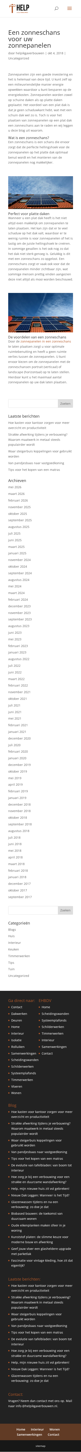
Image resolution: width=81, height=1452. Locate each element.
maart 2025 (16, 547)
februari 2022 (18, 685)
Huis (11, 936)
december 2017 (19, 884)
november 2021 (19, 692)
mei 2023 (14, 639)
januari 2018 (17, 877)
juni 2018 (15, 844)
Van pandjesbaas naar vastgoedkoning (36, 463)
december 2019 (19, 765)
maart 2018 (16, 864)
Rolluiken (18, 1047)
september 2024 (20, 573)
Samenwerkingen (23, 1053)
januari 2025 (17, 553)
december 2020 (19, 738)
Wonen (16, 1093)
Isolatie (16, 1040)
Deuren (16, 1020)
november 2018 (19, 811)
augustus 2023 (18, 626)
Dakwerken (19, 1014)
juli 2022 (14, 666)
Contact (16, 1007)
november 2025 (19, 507)
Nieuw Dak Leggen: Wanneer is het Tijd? (40, 1195)
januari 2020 (17, 758)
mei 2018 (14, 851)
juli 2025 (14, 533)
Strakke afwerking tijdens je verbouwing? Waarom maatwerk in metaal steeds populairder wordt (37, 439)
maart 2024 (16, 593)
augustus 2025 (18, 527)
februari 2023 (18, 646)
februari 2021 (18, 725)
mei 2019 (14, 778)
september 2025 (20, 520)
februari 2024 (18, 599)
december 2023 (19, 606)
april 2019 (15, 784)
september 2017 (20, 897)
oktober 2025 (17, 514)
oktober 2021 (17, 699)
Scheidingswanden (25, 1060)
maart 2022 (16, 679)
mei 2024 (14, 586)
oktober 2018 (17, 817)
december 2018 (19, 804)
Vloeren (16, 1086)
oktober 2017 (17, 890)
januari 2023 (17, 652)
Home (15, 1027)
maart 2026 (16, 494)
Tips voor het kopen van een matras (34, 470)
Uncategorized (18, 58)
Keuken (13, 949)
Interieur (14, 943)
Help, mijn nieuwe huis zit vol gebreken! (40, 1189)
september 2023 (20, 619)
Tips (11, 963)
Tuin (11, 969)
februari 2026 (18, 500)
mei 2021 (14, 718)
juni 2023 (15, 633)
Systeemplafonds (23, 1073)
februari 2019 (18, 791)
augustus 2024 (18, 580)
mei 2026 (14, 487)
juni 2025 (15, 540)
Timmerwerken (19, 956)
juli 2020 (14, 745)
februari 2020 (18, 751)
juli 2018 (14, 837)
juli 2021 (14, 705)
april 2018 (15, 857)
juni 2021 (15, 712)
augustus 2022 (18, 659)
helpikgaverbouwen (30, 53)
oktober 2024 (17, 566)
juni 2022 (15, 672)
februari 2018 (18, 870)
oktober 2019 (17, 771)
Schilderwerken (22, 1066)
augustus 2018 (18, 831)
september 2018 (20, 824)
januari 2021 (17, 732)
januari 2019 (17, 798)
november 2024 (19, 560)
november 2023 (19, 613)
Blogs (12, 930)
